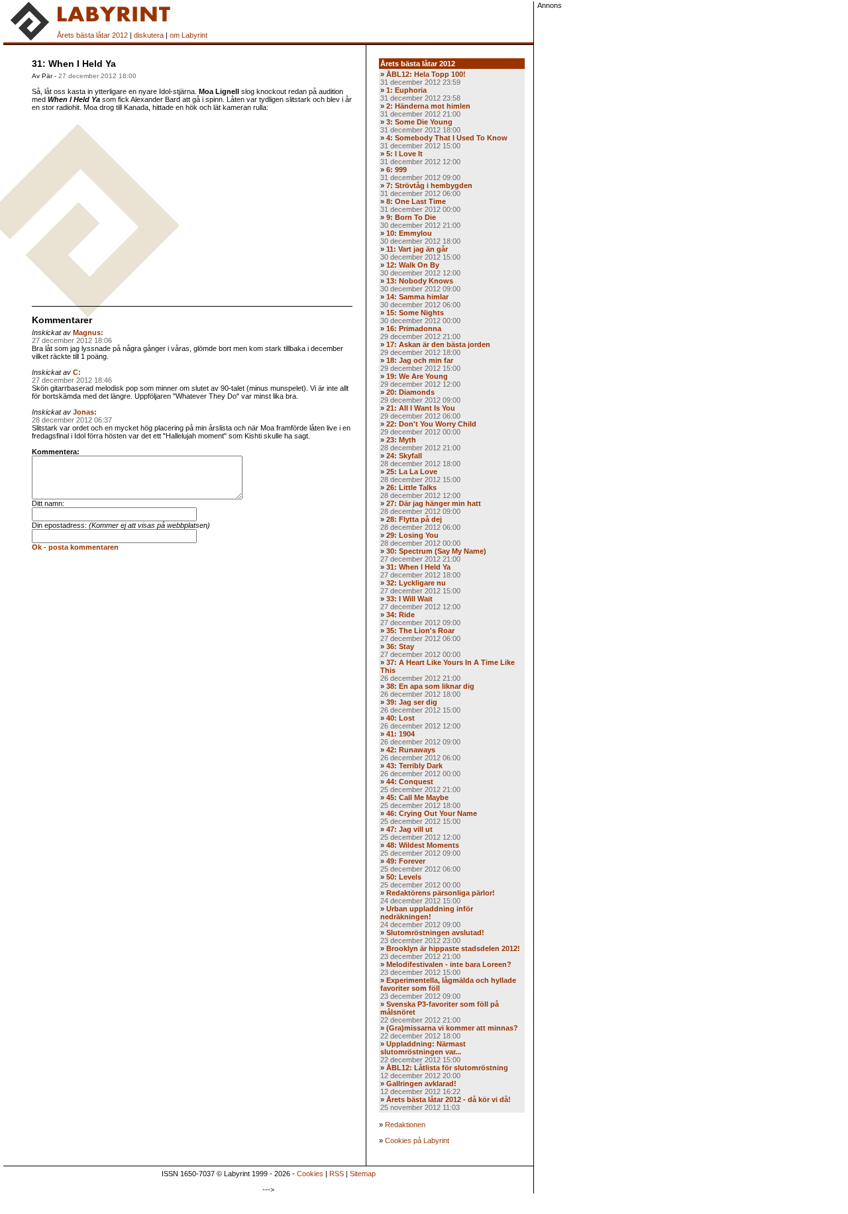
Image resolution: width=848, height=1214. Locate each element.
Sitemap (363, 1174)
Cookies (310, 1174)
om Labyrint (188, 35)
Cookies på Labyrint (417, 1140)
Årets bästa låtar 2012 (92, 35)
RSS (336, 1174)
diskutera (149, 35)
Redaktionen (405, 1125)
